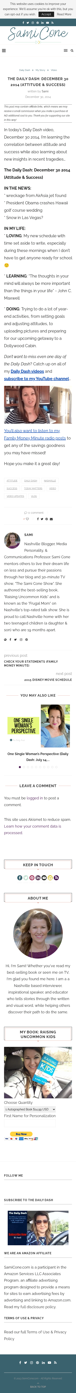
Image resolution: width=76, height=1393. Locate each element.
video (52, 488)
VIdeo (54, 70)
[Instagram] (50, 878)
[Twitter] (25, 878)
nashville (50, 480)
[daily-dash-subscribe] (38, 1228)
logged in (35, 798)
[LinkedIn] (38, 878)
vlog (34, 496)
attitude (12, 480)
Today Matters (33, 488)
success (12, 488)
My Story (40, 70)
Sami (45, 91)
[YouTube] (44, 878)
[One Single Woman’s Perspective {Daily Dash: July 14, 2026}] (38, 726)
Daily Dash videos (27, 371)
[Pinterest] (31, 878)
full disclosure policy (38, 1307)
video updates (15, 496)
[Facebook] (19, 878)
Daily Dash (24, 70)
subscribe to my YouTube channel (36, 378)
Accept (46, 14)
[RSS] (56, 878)
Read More (64, 14)
